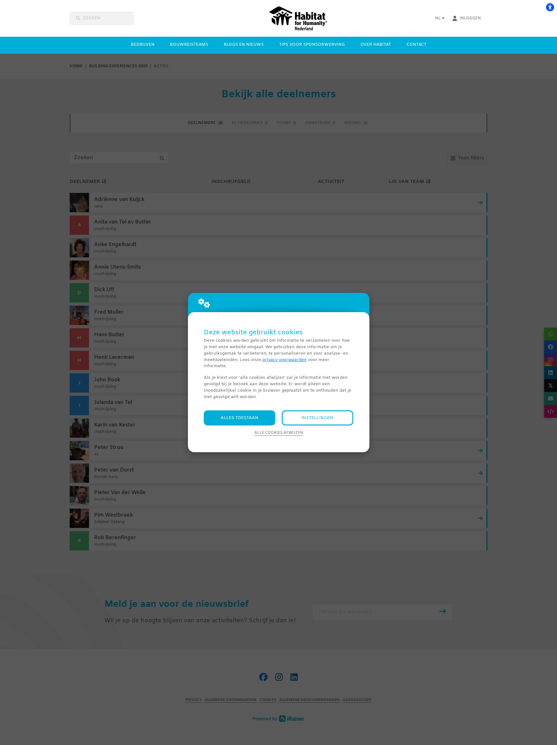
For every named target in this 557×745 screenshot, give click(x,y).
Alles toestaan (239, 418)
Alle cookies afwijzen (278, 432)
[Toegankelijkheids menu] (550, 7)
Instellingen (317, 418)
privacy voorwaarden (284, 360)
